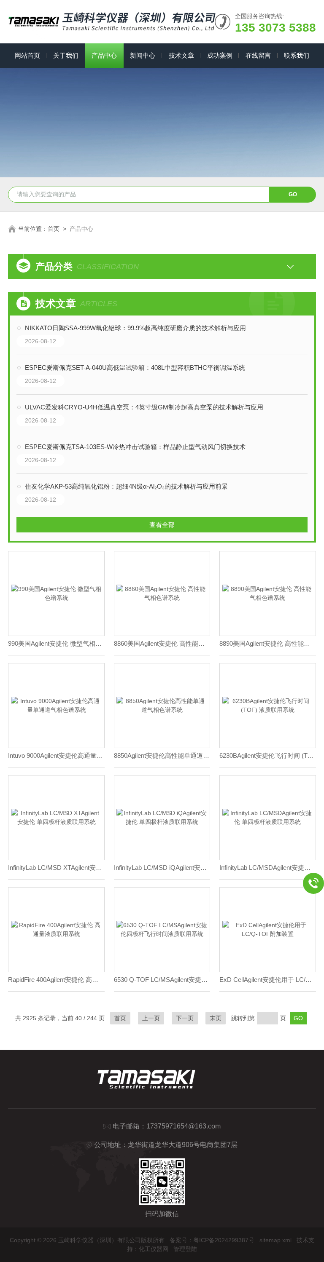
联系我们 (296, 55)
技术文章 (181, 55)
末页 (215, 1018)
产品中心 (104, 55)
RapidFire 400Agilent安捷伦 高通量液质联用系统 (56, 979)
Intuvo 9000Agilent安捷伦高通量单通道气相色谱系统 (56, 755)
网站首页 (27, 55)
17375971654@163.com (183, 1126)
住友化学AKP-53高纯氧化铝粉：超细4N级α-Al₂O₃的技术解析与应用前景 (126, 486)
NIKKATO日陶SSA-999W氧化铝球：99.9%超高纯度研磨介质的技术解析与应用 (135, 328)
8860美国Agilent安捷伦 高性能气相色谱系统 (162, 643)
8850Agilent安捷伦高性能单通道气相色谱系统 (162, 755)
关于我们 (65, 55)
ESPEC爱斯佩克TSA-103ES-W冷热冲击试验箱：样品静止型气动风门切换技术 (135, 446)
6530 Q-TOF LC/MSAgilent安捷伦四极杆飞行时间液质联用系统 (162, 979)
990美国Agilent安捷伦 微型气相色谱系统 (56, 643)
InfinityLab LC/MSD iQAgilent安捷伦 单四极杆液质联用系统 (162, 867)
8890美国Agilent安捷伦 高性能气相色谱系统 (267, 643)
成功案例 (219, 55)
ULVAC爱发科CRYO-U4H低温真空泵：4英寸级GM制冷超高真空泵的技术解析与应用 (144, 407)
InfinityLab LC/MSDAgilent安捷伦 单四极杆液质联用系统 (267, 867)
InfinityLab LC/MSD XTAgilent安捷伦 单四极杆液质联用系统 (56, 867)
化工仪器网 (153, 1249)
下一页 (185, 1018)
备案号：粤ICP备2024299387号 (212, 1240)
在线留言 (258, 55)
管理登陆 (185, 1249)
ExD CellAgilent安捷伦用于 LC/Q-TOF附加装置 (267, 979)
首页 (53, 228)
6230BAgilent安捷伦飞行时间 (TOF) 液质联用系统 (267, 755)
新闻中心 (142, 55)
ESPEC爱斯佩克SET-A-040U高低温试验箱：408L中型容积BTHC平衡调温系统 (135, 367)
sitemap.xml (275, 1240)
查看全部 (162, 524)
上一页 (151, 1018)
